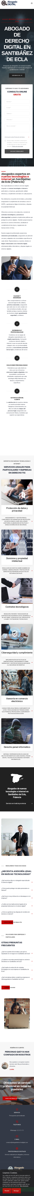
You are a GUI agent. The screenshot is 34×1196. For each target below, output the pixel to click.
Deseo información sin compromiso (17, 1098)
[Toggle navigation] (32, 3)
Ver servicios (16, 75)
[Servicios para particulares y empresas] (17, 1169)
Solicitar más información (13, 922)
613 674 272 (20, 1130)
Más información (24, 1186)
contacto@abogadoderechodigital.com (17, 1142)
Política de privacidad (17, 146)
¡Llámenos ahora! (9, 987)
